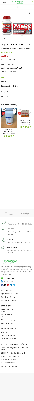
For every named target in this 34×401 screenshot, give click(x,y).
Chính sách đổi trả (7, 323)
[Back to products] (30, 45)
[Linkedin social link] (13, 71)
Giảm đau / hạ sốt (16, 45)
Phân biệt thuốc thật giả (8, 315)
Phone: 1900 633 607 (9, 278)
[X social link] (9, 71)
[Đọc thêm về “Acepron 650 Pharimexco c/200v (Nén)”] (14, 112)
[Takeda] (25, 213)
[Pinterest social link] (11, 71)
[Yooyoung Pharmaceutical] (9, 213)
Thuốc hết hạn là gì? (8, 339)
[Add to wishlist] (14, 109)
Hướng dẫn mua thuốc (7, 310)
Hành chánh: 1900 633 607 (10, 366)
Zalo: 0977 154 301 (8, 363)
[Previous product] (28, 45)
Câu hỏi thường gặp (8, 320)
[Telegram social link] (15, 71)
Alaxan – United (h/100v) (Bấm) (25, 121)
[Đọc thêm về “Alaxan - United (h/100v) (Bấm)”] (30, 112)
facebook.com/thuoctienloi (10, 356)
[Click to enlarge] (4, 39)
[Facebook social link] (7, 71)
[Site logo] (17, 2)
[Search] (17, 6)
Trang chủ (4, 45)
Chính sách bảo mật (8, 335)
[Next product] (32, 45)
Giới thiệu (4, 332)
